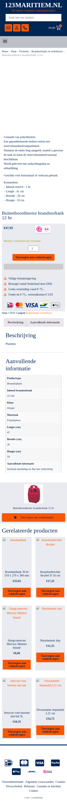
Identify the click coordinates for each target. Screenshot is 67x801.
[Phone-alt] (25, 27)
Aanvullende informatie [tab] (45, 322)
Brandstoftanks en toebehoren (47, 51)
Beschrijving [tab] (15, 322)
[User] (16, 27)
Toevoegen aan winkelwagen (33, 257)
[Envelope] (8, 27)
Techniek (24, 51)
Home (5, 51)
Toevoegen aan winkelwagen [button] (16, 592)
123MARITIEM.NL (33, 5)
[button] (5, 41)
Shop (13, 51)
